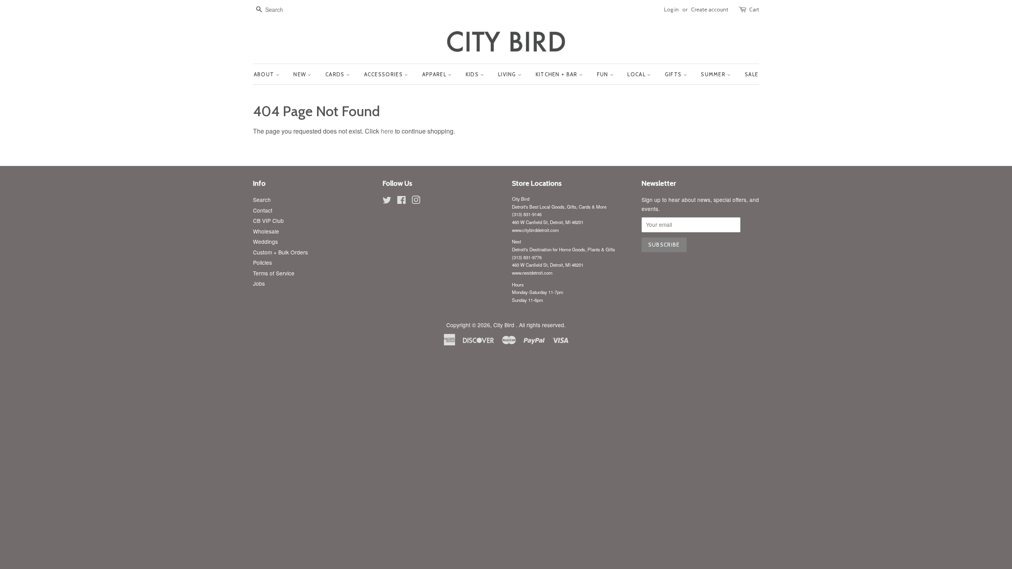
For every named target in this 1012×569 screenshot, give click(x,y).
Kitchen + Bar (557, 74)
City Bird (504, 325)
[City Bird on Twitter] (387, 201)
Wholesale (266, 231)
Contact (262, 210)
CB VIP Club (268, 220)
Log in (671, 9)
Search (262, 199)
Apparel (435, 74)
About (265, 74)
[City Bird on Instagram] (416, 201)
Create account (709, 9)
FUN (603, 74)
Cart (754, 9)
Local (637, 74)
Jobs (259, 283)
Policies (262, 262)
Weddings (265, 241)
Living (508, 74)
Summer (714, 74)
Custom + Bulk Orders (280, 252)
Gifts (674, 74)
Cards (335, 74)
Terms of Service (274, 273)
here (387, 131)
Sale (751, 74)
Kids (473, 74)
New (300, 74)
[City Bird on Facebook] (401, 201)
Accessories (384, 74)
